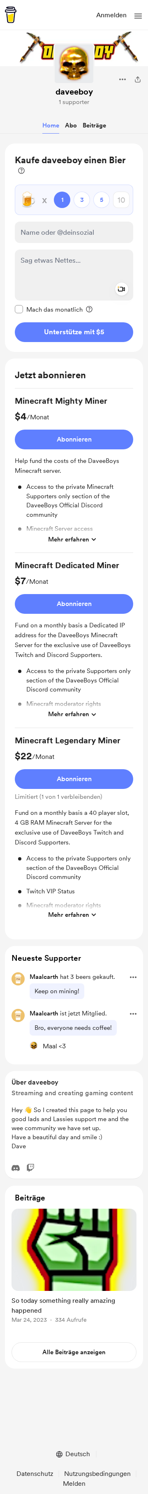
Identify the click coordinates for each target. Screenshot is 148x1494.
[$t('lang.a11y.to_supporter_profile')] (34, 1045)
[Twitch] (30, 1168)
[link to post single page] (74, 1267)
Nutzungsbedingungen (97, 1474)
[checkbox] (49, 309)
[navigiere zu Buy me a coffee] (10, 15)
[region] (74, 247)
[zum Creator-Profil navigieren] (74, 63)
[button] (138, 16)
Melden (74, 1483)
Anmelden (111, 15)
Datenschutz (34, 1474)
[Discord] (16, 1168)
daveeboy (74, 92)
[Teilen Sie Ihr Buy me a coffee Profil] (137, 79)
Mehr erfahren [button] (68, 539)
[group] (74, 474)
